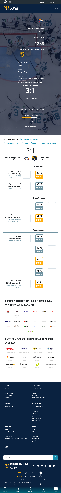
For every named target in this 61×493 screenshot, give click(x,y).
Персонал (34, 393)
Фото (33, 431)
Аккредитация (35, 438)
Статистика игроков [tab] (11, 143)
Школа (6, 429)
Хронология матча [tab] (10, 139)
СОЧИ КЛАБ (36, 404)
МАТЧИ (8, 404)
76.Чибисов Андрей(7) (13, 174)
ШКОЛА (8, 426)
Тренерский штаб (36, 388)
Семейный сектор (36, 418)
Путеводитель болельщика (39, 416)
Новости (34, 429)
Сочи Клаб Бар (36, 420)
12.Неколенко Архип (14, 186)
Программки (35, 436)
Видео (33, 434)
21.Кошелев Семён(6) (15, 176)
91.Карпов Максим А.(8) (14, 221)
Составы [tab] (25, 143)
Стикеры (34, 413)
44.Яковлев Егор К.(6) (15, 178)
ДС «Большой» (8, 395)
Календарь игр (9, 406)
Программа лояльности (38, 406)
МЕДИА (35, 426)
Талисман (34, 395)
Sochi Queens (35, 409)
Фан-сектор (35, 411)
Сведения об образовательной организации (16, 438)
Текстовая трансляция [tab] (47, 143)
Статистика (8, 409)
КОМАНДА (36, 386)
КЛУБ (7, 386)
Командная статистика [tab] (29, 139)
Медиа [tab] (33, 143)
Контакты (7, 398)
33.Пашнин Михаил (14, 238)
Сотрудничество (9, 393)
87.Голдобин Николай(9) (13, 217)
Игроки (34, 391)
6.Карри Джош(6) (9, 285)
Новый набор (8, 436)
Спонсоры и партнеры (10, 391)
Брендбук (34, 441)
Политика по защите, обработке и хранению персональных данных (30, 479)
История (7, 388)
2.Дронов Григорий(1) (15, 219)
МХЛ (6, 447)
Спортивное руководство (38, 398)
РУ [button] (56, 8)
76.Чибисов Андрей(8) (13, 283)
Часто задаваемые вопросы (12, 434)
